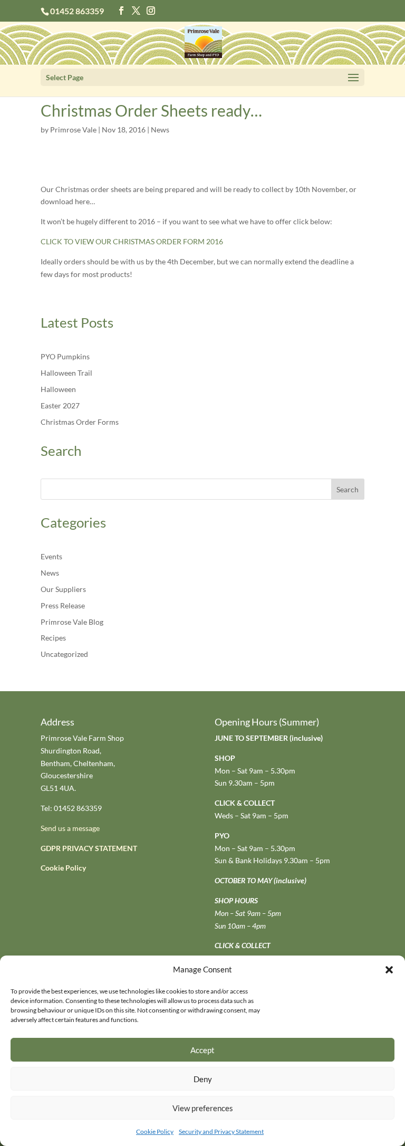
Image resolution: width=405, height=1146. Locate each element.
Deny (203, 1079)
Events (51, 556)
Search (347, 489)
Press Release (63, 605)
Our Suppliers (63, 589)
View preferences (202, 1108)
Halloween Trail (66, 372)
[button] (389, 969)
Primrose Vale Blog (72, 621)
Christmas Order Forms (80, 421)
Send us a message (70, 828)
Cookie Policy (154, 1131)
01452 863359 (77, 11)
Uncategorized (64, 654)
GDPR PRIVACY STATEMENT (89, 848)
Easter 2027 (60, 405)
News (160, 129)
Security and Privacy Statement (221, 1131)
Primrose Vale (73, 129)
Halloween (58, 389)
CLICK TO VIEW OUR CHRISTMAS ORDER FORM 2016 (132, 241)
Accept (202, 1050)
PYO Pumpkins (65, 356)
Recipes (53, 637)
